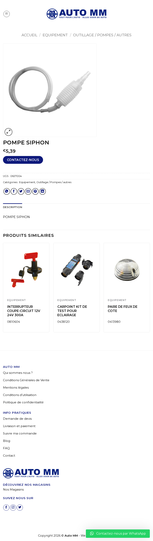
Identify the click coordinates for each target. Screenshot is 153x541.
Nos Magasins (13, 489)
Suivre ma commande (20, 433)
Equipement (55, 35)
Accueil (29, 35)
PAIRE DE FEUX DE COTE (122, 309)
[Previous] (3, 289)
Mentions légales (16, 387)
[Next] (150, 289)
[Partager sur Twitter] (21, 191)
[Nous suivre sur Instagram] (13, 507)
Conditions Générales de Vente (26, 380)
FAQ (6, 448)
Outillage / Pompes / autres (102, 35)
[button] (6, 14)
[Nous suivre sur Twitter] (20, 507)
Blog (6, 441)
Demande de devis (17, 419)
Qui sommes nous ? (18, 373)
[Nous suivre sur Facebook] (6, 507)
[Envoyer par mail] (28, 191)
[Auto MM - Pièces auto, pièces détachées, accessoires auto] (76, 14)
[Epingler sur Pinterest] (35, 191)
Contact (9, 455)
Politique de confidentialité (23, 402)
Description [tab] (12, 207)
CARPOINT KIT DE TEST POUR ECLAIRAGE (72, 311)
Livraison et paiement (19, 426)
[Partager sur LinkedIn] (42, 191)
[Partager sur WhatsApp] (6, 191)
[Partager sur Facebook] (14, 191)
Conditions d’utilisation (19, 395)
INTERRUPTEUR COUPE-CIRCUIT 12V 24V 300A (23, 311)
